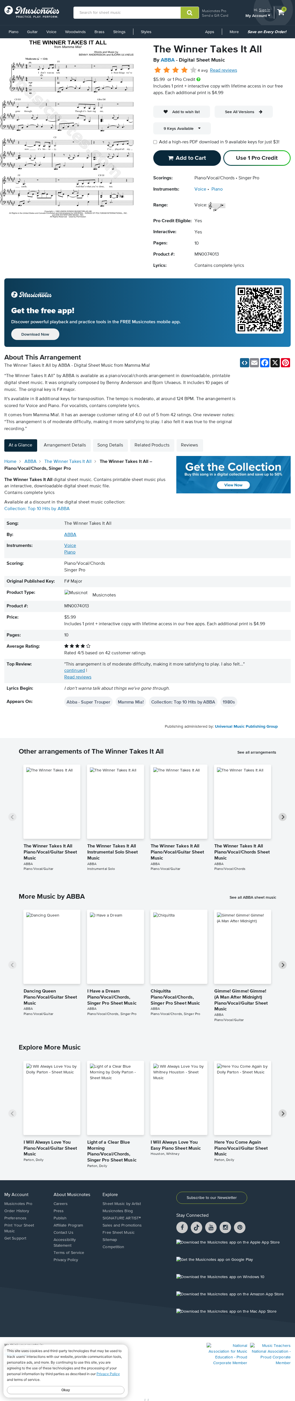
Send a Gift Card (215, 15)
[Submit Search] (190, 12)
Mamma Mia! (131, 701)
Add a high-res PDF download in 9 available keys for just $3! (219, 142)
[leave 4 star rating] (184, 70)
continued (74, 670)
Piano (13, 32)
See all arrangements (256, 752)
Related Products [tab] (152, 445)
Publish (60, 1218)
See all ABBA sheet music (253, 897)
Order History (16, 1211)
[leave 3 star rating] (175, 70)
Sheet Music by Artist (122, 1204)
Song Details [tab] (110, 445)
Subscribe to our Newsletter (212, 1198)
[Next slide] (283, 817)
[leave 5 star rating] (193, 70)
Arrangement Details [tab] (65, 445)
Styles (146, 32)
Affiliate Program (68, 1225)
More (236, 34)
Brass (99, 32)
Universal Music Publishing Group (246, 727)
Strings (119, 32)
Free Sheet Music (119, 1233)
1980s (229, 701)
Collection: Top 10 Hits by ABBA (37, 509)
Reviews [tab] (189, 445)
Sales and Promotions (122, 1225)
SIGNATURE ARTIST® (122, 1218)
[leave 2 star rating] (166, 70)
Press (59, 1211)
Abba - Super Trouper (88, 701)
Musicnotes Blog (118, 1211)
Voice (51, 32)
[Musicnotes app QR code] (259, 312)
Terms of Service (69, 1253)
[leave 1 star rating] (157, 70)
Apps (209, 32)
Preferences (15, 1218)
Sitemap (110, 1240)
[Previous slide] (12, 817)
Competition (113, 1247)
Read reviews (223, 70)
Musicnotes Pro (214, 11)
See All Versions (239, 111)
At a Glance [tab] (20, 445)
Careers (61, 1204)
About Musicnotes (72, 1195)
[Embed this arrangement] (244, 362)
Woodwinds (75, 32)
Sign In (264, 10)
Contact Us (63, 1233)
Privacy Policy (66, 1260)
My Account (256, 15)
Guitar (32, 32)
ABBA (168, 60)
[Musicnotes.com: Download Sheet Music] (31, 12)
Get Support (15, 1238)
